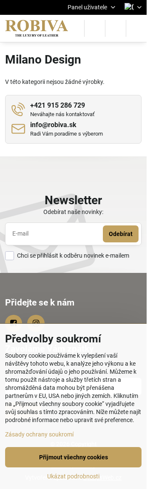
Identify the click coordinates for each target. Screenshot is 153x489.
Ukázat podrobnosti (73, 476)
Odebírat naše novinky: (73, 211)
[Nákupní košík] (115, 28)
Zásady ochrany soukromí (39, 434)
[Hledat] (95, 28)
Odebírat (121, 234)
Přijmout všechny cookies (73, 457)
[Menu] (136, 28)
